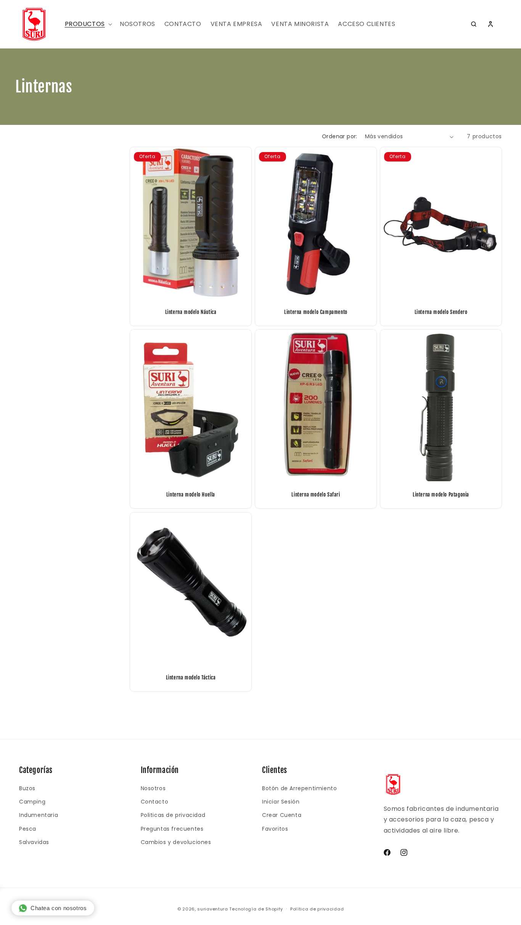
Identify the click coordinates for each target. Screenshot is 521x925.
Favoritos (275, 829)
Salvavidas (34, 842)
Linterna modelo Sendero (440, 312)
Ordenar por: (339, 136)
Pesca (27, 829)
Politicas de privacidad (173, 815)
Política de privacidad (317, 909)
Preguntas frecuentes (172, 829)
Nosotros (153, 788)
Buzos (27, 788)
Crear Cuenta (281, 815)
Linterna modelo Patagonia (441, 495)
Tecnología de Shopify (256, 909)
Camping (32, 801)
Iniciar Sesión (280, 801)
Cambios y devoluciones (176, 842)
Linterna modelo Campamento (315, 312)
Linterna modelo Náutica (191, 312)
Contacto (155, 801)
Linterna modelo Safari (315, 495)
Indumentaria (38, 815)
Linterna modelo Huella (190, 495)
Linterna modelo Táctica (191, 677)
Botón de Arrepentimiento (299, 788)
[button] (87, 24)
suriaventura (212, 909)
